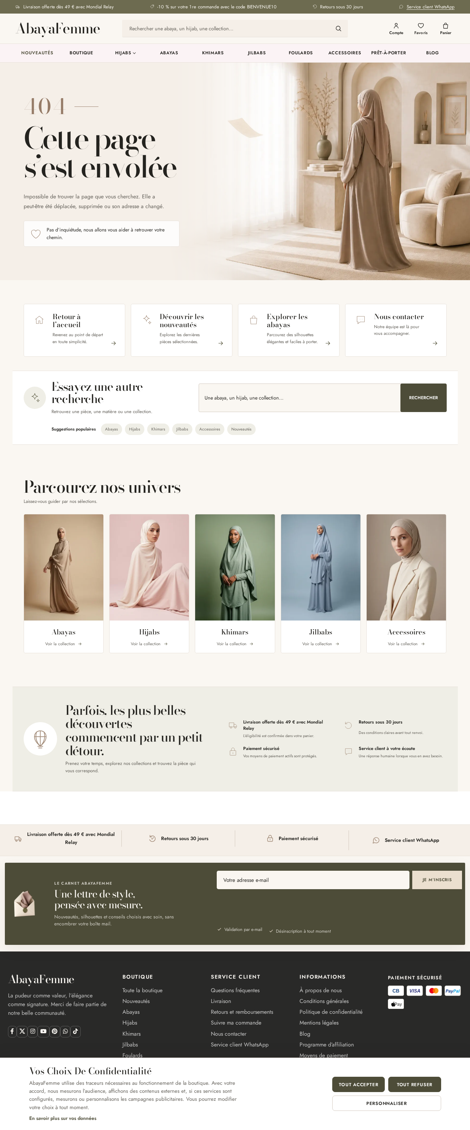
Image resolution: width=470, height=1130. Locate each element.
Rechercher (423, 398)
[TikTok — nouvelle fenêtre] (75, 1031)
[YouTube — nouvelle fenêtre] (43, 1031)
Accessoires (344, 53)
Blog (432, 53)
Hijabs (123, 53)
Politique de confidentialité (331, 1012)
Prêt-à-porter (388, 53)
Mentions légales (319, 1023)
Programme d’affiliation (327, 1045)
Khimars (213, 53)
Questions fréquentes (235, 990)
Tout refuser (414, 1084)
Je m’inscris (437, 880)
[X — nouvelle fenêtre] (22, 1031)
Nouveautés (37, 53)
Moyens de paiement (324, 1055)
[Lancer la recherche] (338, 28)
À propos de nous (321, 990)
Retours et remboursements (242, 1012)
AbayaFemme (57, 28)
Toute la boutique (142, 990)
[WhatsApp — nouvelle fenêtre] (65, 1031)
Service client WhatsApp (240, 1045)
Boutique (81, 53)
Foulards (301, 53)
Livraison (221, 1001)
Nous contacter (228, 1034)
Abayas (169, 53)
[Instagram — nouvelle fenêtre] (32, 1031)
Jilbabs (257, 53)
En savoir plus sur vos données (62, 1118)
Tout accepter (358, 1084)
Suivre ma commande (236, 1023)
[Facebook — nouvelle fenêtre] (12, 1031)
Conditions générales (324, 1001)
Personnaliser (386, 1103)
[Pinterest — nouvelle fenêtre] (54, 1031)
